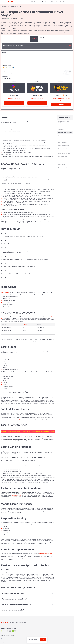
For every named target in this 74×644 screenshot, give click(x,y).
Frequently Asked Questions (64, 167)
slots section (27, 351)
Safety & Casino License (63, 139)
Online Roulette (54, 1)
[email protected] (16, 495)
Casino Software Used (63, 142)
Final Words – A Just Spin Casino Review (63, 163)
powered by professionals (45, 553)
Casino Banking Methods (63, 145)
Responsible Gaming (63, 156)
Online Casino (34, 1)
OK (43, 639)
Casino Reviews (44, 1)
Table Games (61, 129)
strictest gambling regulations (22, 419)
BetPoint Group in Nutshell (64, 159)
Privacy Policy (63, 1)
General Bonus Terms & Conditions (63, 122)
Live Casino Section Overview (65, 132)
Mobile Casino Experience (64, 153)
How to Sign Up (61, 126)
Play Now (13, 103)
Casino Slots (61, 135)
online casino (4, 341)
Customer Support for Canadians (63, 149)
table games (26, 291)
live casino (6, 316)
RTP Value (25, 324)
